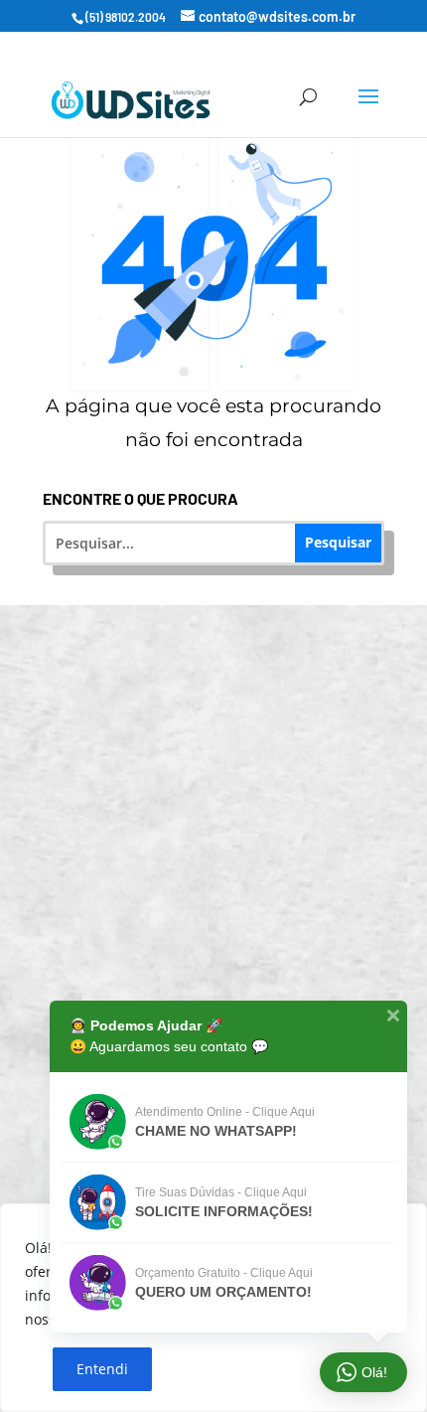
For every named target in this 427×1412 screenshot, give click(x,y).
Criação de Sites (227, 674)
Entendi (102, 1368)
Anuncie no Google (227, 897)
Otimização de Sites (226, 823)
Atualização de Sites (227, 748)
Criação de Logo (226, 972)
